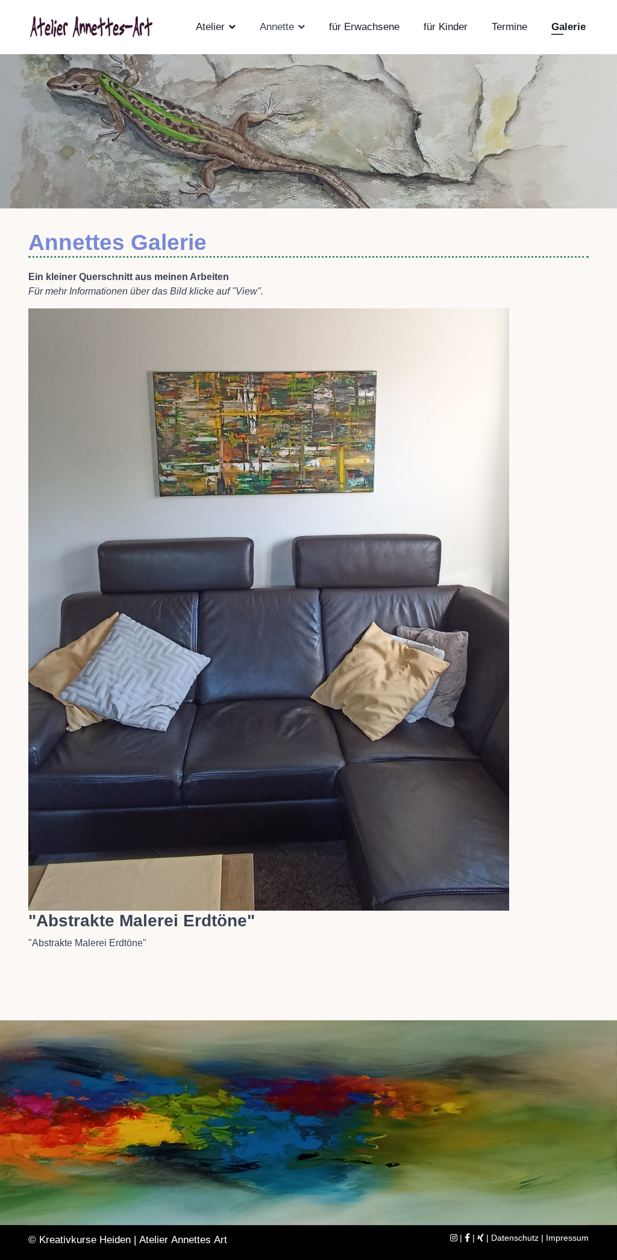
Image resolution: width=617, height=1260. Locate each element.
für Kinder (446, 27)
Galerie (568, 27)
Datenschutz (515, 1238)
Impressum (567, 1238)
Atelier (210, 27)
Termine (509, 27)
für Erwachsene (364, 27)
